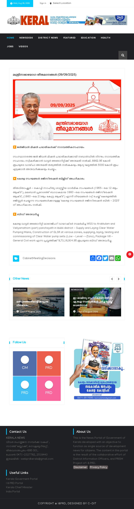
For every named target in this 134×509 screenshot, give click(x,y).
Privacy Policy (98, 467)
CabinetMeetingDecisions (39, 258)
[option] (38, 302)
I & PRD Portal (14, 483)
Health (105, 37)
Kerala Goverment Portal (22, 479)
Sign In (43, 3)
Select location (61, 3)
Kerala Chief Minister (19, 487)
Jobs (10, 46)
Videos (23, 46)
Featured (69, 37)
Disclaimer (80, 467)
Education (88, 37)
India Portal (13, 491)
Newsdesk (26, 37)
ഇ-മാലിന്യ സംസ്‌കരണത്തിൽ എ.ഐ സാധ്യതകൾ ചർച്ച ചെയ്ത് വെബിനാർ (93, 302)
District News (48, 37)
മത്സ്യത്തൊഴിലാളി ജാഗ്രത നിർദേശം (32, 303)
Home (10, 37)
